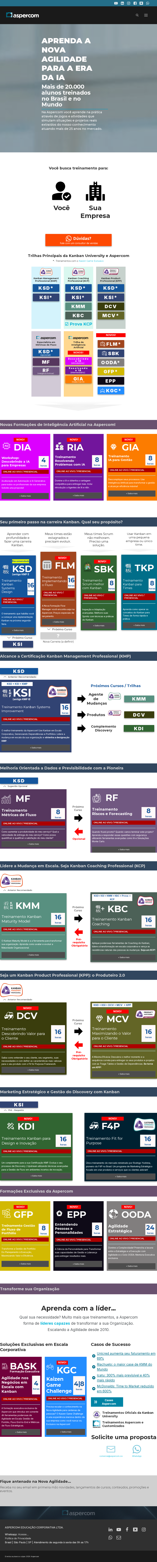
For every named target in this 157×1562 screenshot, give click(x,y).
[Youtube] (116, 3)
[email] (119, 1538)
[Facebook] (135, 3)
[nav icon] (146, 15)
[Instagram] (129, 3)
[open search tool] (137, 15)
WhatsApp (137, 1456)
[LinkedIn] (122, 3)
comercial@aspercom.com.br (113, 1456)
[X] (141, 3)
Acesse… (23, 1534)
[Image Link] (5, 569)
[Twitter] (135, 1530)
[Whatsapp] (110, 1538)
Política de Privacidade (18, 1538)
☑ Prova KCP (78, 324)
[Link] (61, 191)
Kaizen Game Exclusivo (91, 261)
